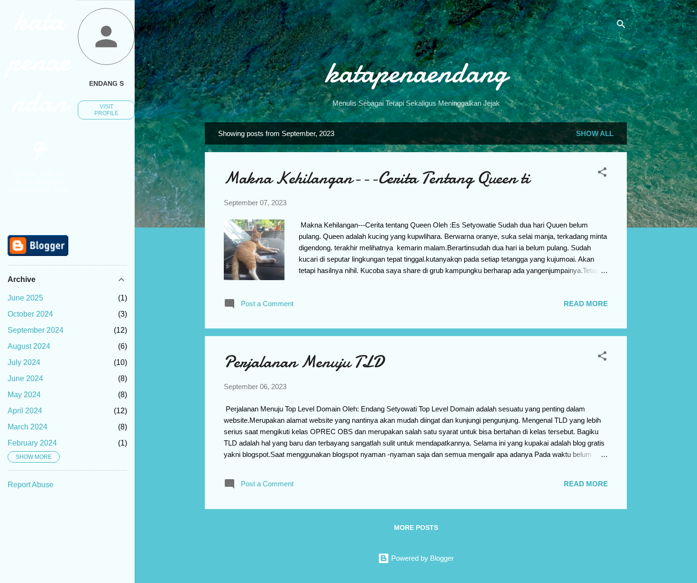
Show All (595, 133)
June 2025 (25, 298)
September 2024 (36, 330)
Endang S (106, 83)
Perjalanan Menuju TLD (304, 361)
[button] (602, 173)
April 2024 (25, 411)
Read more (586, 304)
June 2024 (25, 378)
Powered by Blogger (421, 558)
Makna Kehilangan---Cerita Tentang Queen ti (377, 178)
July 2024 (24, 362)
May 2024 (24, 395)
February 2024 (32, 443)
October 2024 (30, 314)
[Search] (621, 25)
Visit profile (106, 110)
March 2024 (27, 427)
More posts (416, 527)
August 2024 (29, 346)
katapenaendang (416, 72)
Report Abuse (31, 485)
